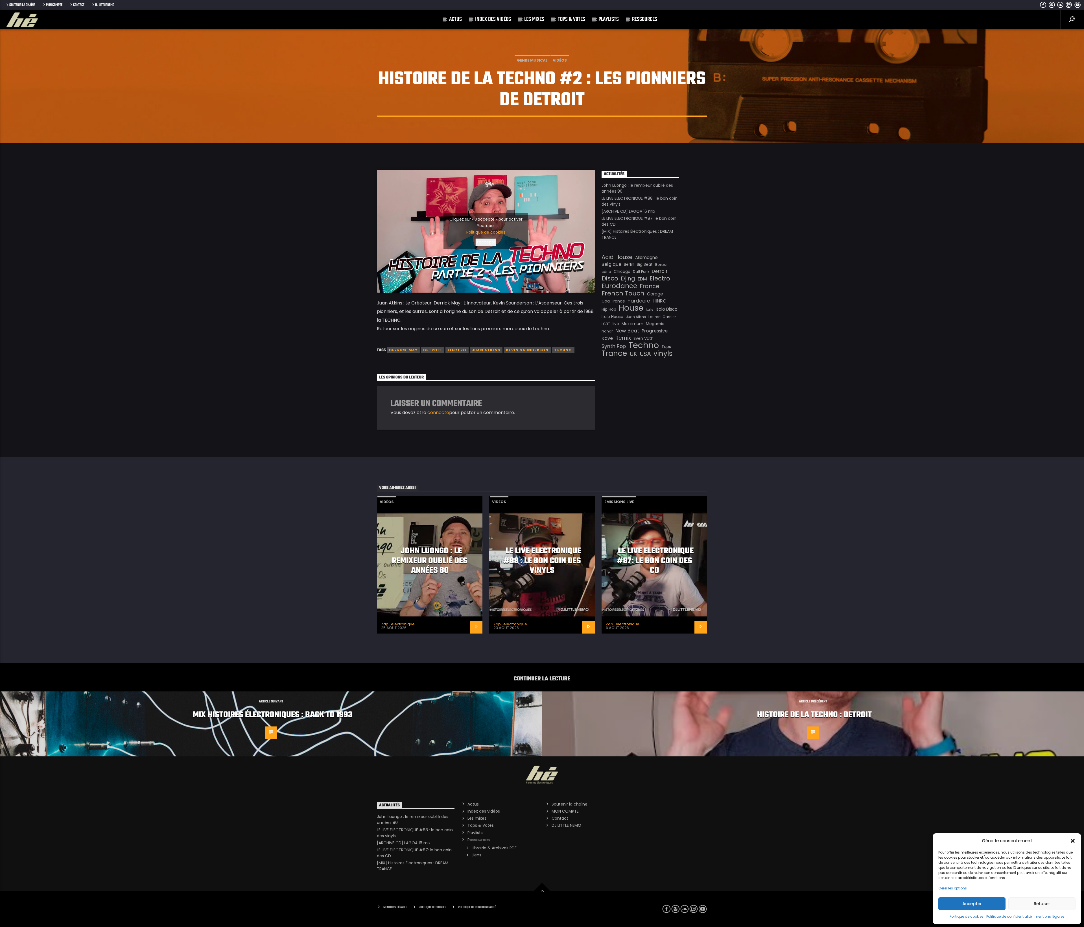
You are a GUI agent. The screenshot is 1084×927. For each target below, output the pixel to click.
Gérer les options (952, 888)
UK (633, 354)
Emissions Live (619, 501)
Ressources (644, 19)
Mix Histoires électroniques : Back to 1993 (272, 714)
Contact (78, 5)
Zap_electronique (398, 624)
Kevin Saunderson (527, 350)
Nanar (607, 331)
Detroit (432, 350)
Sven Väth (643, 338)
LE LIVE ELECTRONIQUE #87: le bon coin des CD (655, 561)
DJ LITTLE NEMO (104, 5)
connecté (438, 412)
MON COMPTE (54, 5)
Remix (623, 338)
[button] (1073, 841)
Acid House (617, 257)
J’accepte (486, 242)
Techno (563, 350)
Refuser (1042, 904)
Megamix (655, 324)
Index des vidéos (493, 19)
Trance (614, 353)
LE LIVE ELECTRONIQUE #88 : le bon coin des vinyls (542, 561)
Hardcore (639, 300)
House (631, 307)
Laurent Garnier (662, 316)
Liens (476, 855)
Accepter (972, 904)
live (616, 324)
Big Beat (645, 264)
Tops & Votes (571, 19)
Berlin (629, 264)
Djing (628, 278)
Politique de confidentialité (1009, 916)
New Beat (627, 330)
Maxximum (632, 324)
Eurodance (619, 285)
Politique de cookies (967, 916)
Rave (607, 338)
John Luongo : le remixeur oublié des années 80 (429, 561)
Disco (610, 278)
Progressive (655, 331)
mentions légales (1050, 916)
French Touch (623, 293)
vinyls (663, 353)
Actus (455, 19)
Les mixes (534, 19)
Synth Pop (614, 346)
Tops (666, 346)
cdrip (606, 271)
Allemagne (646, 257)
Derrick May (403, 350)
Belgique (611, 264)
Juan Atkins (486, 350)
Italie (649, 310)
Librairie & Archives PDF (494, 848)
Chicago (622, 271)
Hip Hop (609, 309)
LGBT (606, 323)
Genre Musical (532, 60)
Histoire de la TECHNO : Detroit (814, 714)
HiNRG (659, 301)
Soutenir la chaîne (22, 5)
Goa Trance (613, 301)
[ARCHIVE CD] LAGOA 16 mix (628, 211)
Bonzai (661, 264)
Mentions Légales (395, 907)
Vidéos (560, 60)
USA (645, 354)
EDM (642, 279)
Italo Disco (667, 309)
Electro (457, 350)
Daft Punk (641, 271)
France (649, 286)
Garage (655, 294)
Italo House (612, 316)
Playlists (608, 19)
